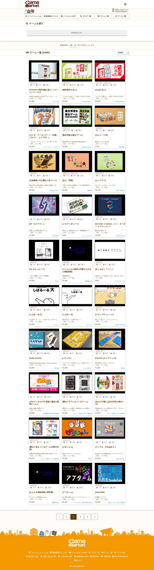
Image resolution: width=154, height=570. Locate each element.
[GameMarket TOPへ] (77, 543)
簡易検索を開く (77, 33)
